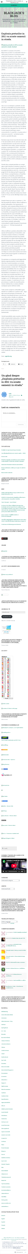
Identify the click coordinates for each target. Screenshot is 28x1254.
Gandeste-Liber (4, 1096)
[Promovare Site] (8, 759)
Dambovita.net (4, 1057)
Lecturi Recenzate (5, 1125)
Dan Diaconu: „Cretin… (11, 986)
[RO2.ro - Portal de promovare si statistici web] (10, 833)
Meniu (14, 5)
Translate (12, 923)
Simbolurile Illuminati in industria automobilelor (12, 464)
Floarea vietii (4, 456)
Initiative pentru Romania (7, 1109)
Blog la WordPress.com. (9, 1237)
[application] (14, 866)
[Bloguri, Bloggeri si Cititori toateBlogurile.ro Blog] (7, 838)
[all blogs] (4, 811)
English (3, 1218)
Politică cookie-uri (16, 1247)
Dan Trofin (3, 1060)
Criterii (2, 1053)
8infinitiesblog (4, 1011)
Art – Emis (3, 1031)
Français (3, 1225)
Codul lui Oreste (5, 1050)
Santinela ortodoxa (5, 1157)
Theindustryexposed (6, 1177)
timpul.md (3, 1180)
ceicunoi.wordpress (5, 1044)
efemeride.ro (4, 1079)
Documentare (4, 1073)
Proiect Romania (5, 1147)
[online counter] (5, 703)
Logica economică (5, 1131)
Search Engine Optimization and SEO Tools (11, 740)
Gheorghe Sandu (9, 950)
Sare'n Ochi (4, 1161)
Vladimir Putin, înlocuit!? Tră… (18, 938)
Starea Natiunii (4, 1170)
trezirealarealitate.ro (6, 1190)
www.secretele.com (6, 1203)
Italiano (3, 1228)
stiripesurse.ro (4, 1174)
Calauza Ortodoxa (5, 1040)
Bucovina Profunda (5, 1037)
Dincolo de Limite (5, 1066)
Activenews (4, 1018)
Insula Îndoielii (4, 1112)
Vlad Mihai (3, 1196)
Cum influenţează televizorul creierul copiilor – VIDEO (13, 453)
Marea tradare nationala (6, 472)
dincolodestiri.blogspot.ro (7, 1070)
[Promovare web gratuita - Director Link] (7, 806)
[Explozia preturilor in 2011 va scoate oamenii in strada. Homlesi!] (14, 47)
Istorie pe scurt (4, 1122)
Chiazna (3, 1047)
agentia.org (8, 356)
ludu (10, 393)
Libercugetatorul (5, 1128)
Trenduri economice (5, 1187)
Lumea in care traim (5, 1134)
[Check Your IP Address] (7, 574)
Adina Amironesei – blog (6, 1021)
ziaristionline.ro (4, 1206)
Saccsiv (3, 1154)
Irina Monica (4, 1115)
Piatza (2, 1144)
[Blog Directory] (5, 764)
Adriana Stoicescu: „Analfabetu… (18, 968)
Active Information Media (7, 1014)
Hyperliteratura (4, 1099)
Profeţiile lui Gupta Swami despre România (11, 450)
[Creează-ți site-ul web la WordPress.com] (14, 2)
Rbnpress (3, 1151)
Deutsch (3, 1215)
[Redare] (3, 871)
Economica (3, 1076)
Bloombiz (3, 1034)
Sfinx (2, 1167)
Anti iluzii (3, 1024)
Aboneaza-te (5, 609)
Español (3, 1222)
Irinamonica (4, 1118)
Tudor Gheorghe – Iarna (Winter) (8, 502)
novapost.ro (4, 1138)
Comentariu (21, 424)
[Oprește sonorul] (22, 871)
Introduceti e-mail (7, 616)
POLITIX (8, 962)
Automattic (14, 1240)
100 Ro (7, 785)
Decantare (3, 1063)
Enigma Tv (3, 1083)
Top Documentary (5, 1183)
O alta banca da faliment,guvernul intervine (11, 524)
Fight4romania (4, 1086)
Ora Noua (3, 1141)
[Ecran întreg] (24, 871)
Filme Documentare (5, 1089)
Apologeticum (4, 1027)
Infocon (3, 1105)
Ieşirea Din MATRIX (5, 1102)
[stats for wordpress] (3, 820)
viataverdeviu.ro (5, 1193)
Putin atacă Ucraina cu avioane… (18, 962)
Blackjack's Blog (14, 14)
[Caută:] (9, 848)
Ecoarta (7, 968)
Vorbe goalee (4, 1199)
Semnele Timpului (5, 1164)
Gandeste (3, 1092)
